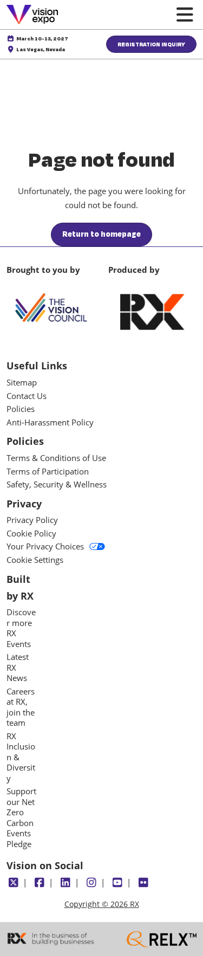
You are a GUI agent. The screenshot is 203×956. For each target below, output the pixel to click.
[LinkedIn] (65, 882)
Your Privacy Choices (45, 546)
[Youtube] (117, 882)
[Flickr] (143, 882)
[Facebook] (39, 882)
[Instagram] (91, 882)
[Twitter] (13, 882)
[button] (151, 44)
